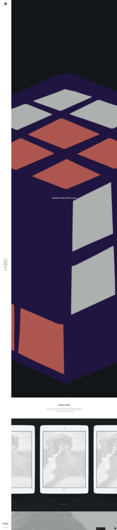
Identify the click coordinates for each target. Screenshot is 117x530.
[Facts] (115, 265)
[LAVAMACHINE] (5, 4)
